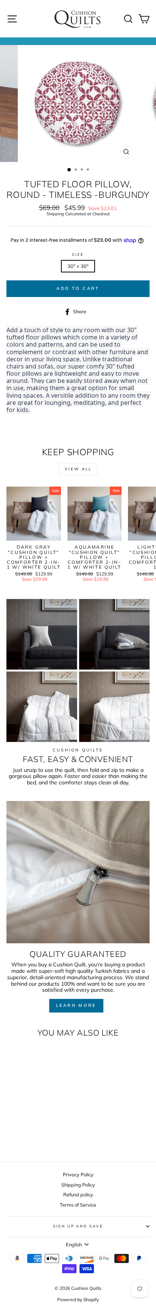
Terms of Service (78, 1205)
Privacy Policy (78, 1174)
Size (78, 254)
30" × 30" (78, 266)
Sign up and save (78, 1226)
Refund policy (78, 1194)
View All (78, 469)
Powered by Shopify (78, 1299)
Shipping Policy (78, 1185)
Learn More (76, 1005)
